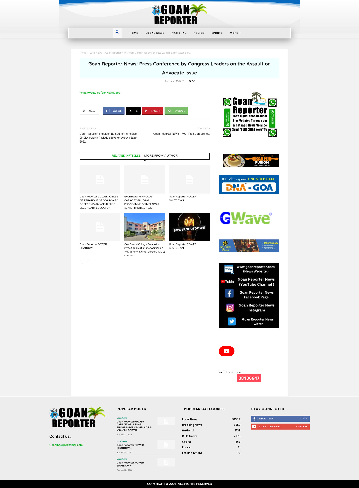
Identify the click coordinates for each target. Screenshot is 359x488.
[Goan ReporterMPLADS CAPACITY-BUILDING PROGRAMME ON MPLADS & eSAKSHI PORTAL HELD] (144, 179)
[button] (117, 32)
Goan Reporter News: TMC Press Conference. (181, 133)
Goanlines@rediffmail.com (66, 445)
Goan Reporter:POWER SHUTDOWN (130, 447)
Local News (96, 52)
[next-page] (88, 263)
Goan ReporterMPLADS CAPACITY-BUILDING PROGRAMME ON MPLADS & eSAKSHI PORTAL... (134, 426)
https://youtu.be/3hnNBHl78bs (100, 92)
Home (83, 52)
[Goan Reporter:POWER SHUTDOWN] (189, 179)
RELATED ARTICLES (126, 155)
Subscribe (301, 426)
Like (305, 418)
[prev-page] (82, 263)
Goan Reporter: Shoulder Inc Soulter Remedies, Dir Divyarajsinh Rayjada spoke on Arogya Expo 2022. (108, 137)
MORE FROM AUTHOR (161, 155)
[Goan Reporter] (179, 14)
